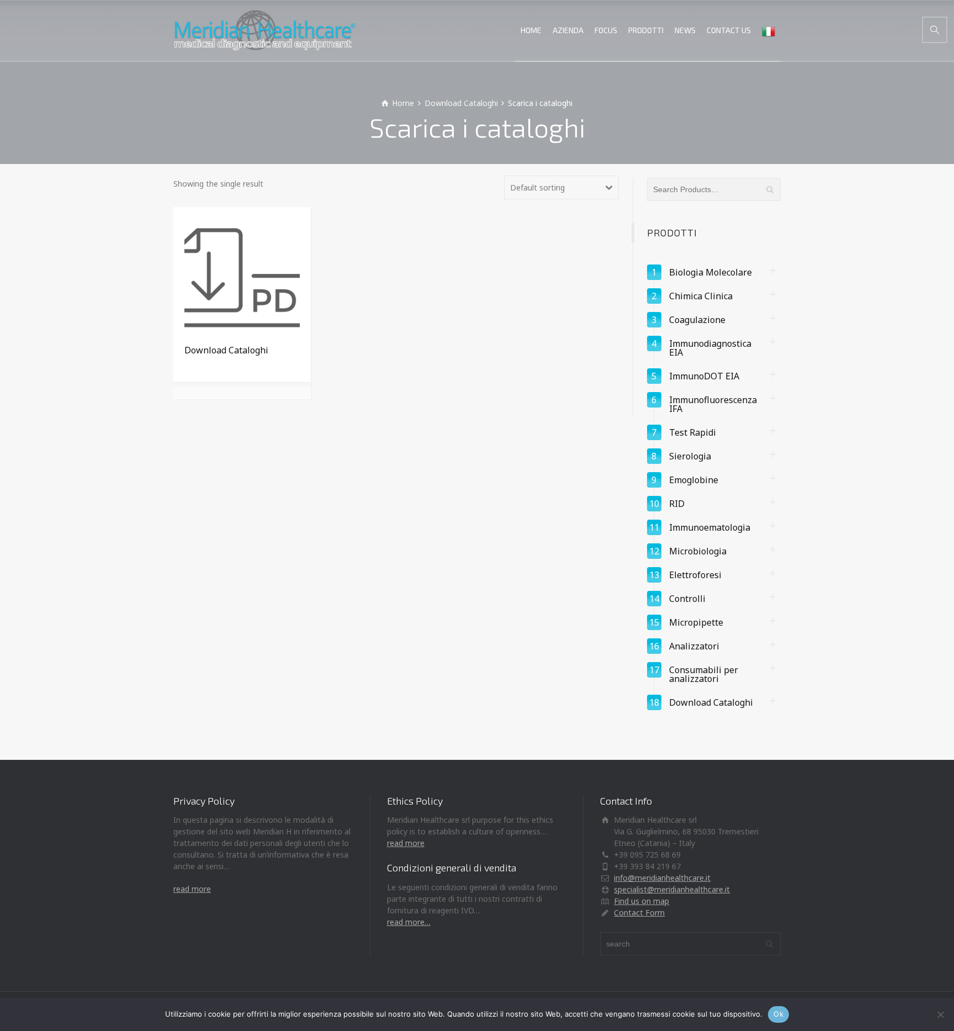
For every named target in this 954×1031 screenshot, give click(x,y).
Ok (778, 1013)
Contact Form (639, 912)
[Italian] (768, 30)
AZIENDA (568, 30)
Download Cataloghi (461, 103)
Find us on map (641, 901)
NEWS (685, 30)
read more (192, 889)
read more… (409, 922)
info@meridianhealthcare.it (662, 878)
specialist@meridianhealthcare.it (672, 889)
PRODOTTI (646, 30)
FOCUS (606, 30)
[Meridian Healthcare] (264, 30)
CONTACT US (729, 30)
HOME (531, 30)
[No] (940, 1014)
